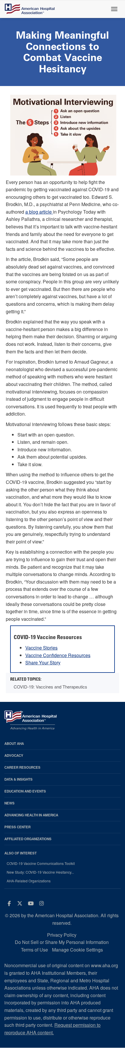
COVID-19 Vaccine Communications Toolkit (41, 863)
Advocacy (13, 755)
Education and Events (25, 791)
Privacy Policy (61, 934)
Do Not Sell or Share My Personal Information (62, 942)
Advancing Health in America (31, 815)
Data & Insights (18, 779)
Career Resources (22, 767)
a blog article (39, 211)
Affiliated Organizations (27, 838)
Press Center (17, 827)
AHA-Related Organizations (29, 881)
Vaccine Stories (41, 647)
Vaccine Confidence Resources (57, 655)
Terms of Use (34, 949)
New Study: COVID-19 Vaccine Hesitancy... (40, 872)
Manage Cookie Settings (77, 949)
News (9, 803)
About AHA (14, 743)
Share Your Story (42, 662)
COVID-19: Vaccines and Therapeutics (50, 687)
